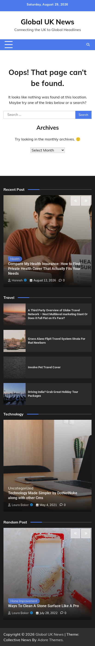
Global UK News (47, 21)
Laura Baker (20, 505)
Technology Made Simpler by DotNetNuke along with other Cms (42, 495)
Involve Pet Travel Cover (44, 367)
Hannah (17, 280)
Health (15, 259)
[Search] (88, 44)
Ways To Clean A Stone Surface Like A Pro (43, 606)
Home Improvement (23, 601)
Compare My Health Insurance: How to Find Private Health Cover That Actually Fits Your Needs (44, 269)
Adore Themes (50, 639)
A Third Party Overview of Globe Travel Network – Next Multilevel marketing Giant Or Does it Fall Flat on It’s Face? (58, 314)
